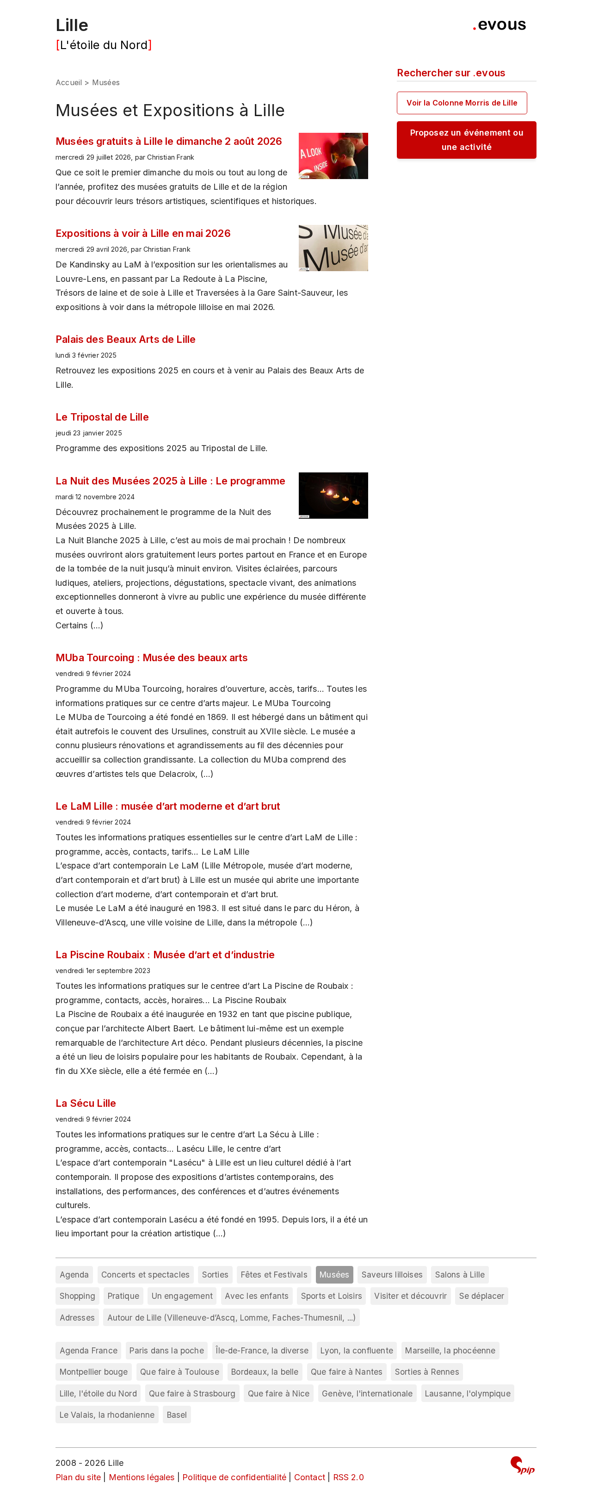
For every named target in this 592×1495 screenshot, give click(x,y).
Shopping (77, 1296)
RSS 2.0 (348, 1477)
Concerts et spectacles (145, 1274)
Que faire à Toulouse (179, 1372)
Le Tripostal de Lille (102, 417)
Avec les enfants (257, 1296)
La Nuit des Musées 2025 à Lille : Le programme (170, 481)
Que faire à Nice (279, 1393)
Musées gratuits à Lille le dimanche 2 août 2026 (169, 141)
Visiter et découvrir (410, 1296)
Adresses (77, 1317)
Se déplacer (482, 1296)
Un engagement (182, 1296)
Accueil (69, 82)
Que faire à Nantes (346, 1372)
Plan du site (78, 1477)
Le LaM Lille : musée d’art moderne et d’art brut (168, 806)
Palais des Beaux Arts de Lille (126, 339)
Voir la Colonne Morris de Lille (462, 102)
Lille (72, 25)
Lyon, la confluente (357, 1350)
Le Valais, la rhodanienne (107, 1415)
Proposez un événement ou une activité (467, 140)
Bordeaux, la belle (264, 1372)
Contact (309, 1477)
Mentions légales (142, 1477)
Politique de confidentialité (234, 1477)
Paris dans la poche (167, 1350)
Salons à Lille (460, 1274)
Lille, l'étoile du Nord (98, 1393)
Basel (177, 1415)
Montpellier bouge (94, 1372)
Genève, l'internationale (367, 1393)
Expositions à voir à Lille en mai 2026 (143, 233)
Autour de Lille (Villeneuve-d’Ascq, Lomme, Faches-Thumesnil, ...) (231, 1317)
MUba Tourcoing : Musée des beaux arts (152, 657)
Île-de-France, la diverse (262, 1350)
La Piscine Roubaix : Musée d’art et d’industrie (165, 955)
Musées (334, 1274)
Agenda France (88, 1350)
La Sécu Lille (86, 1103)
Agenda (74, 1274)
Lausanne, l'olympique (468, 1393)
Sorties (215, 1274)
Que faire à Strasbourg (192, 1393)
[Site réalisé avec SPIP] (522, 1467)
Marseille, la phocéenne (450, 1350)
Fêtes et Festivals (274, 1274)
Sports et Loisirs (331, 1296)
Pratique (123, 1296)
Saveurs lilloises (392, 1274)
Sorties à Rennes (427, 1372)
